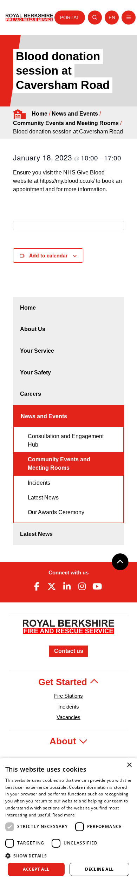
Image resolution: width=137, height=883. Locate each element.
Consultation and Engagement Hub (66, 440)
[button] (68, 855)
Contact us (68, 651)
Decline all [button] (99, 869)
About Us (32, 329)
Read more (63, 815)
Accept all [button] (36, 869)
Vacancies (68, 717)
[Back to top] (120, 561)
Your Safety (35, 372)
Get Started (64, 682)
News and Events (75, 114)
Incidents (39, 483)
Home (39, 114)
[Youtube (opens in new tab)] (97, 586)
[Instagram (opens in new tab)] (82, 586)
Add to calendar (48, 255)
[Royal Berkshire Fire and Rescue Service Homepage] (29, 17)
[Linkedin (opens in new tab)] (67, 586)
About (64, 741)
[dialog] (68, 820)
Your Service (37, 351)
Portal (69, 17)
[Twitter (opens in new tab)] (52, 586)
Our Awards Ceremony (56, 512)
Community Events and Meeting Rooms (66, 123)
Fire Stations (68, 696)
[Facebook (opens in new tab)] (37, 586)
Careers (30, 394)
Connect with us (68, 572)
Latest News (43, 498)
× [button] (129, 765)
